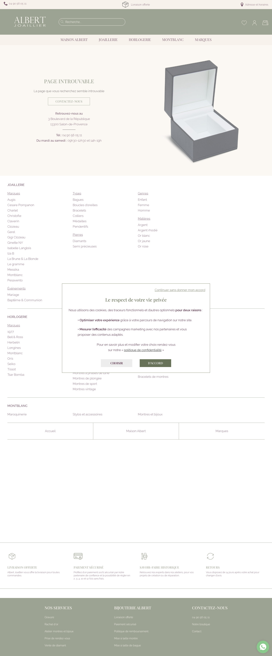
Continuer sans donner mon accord (180, 290)
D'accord (155, 363)
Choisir (116, 363)
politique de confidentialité (143, 350)
